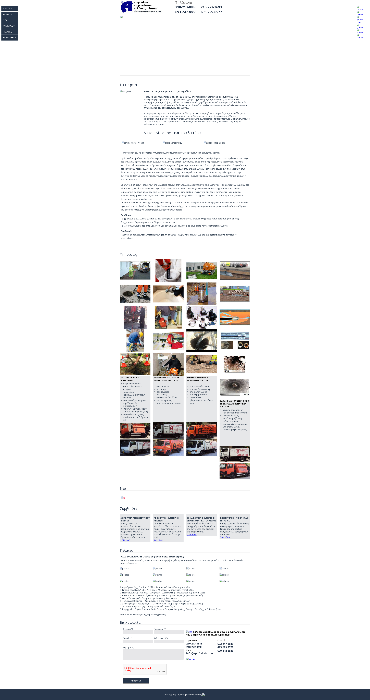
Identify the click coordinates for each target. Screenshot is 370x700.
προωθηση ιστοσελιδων (189, 694)
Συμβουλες (9, 26)
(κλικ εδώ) (125, 540)
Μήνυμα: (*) (128, 647)
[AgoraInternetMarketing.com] (203, 694)
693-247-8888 (185, 12)
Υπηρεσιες (8, 14)
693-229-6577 (211, 12)
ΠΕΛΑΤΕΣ (7, 31)
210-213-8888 (185, 7)
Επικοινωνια (9, 37)
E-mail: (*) (127, 638)
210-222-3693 (211, 7)
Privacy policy (170, 694)
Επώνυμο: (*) (160, 629)
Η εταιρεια (8, 8)
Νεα (5, 20)
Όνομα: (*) (128, 629)
